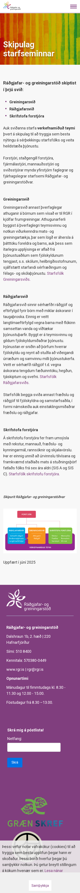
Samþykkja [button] (40, 885)
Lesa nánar (54, 870)
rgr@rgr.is (35, 669)
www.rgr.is (15, 669)
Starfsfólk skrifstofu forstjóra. (34, 474)
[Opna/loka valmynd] (73, 6)
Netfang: (14, 738)
